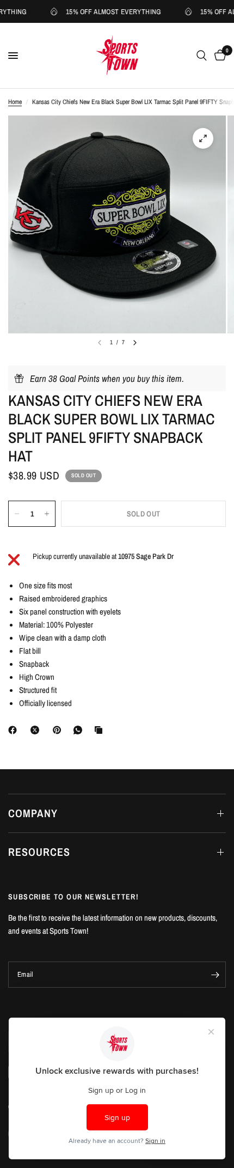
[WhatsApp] (80, 730)
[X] (37, 730)
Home (15, 102)
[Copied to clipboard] (100, 730)
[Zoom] (203, 138)
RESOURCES (39, 851)
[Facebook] (14, 730)
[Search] (202, 55)
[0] (218, 55)
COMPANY (33, 813)
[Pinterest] (59, 730)
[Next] (135, 342)
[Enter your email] (215, 975)
